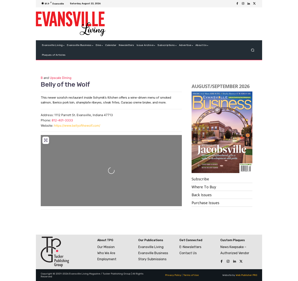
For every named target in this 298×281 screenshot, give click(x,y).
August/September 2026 (221, 86)
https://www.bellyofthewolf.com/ (77, 125)
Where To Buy (204, 186)
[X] (254, 4)
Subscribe (200, 178)
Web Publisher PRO (246, 275)
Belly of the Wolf (65, 84)
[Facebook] (237, 4)
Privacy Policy (173, 275)
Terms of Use (191, 275)
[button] (252, 50)
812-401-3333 (62, 120)
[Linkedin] (249, 4)
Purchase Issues (205, 202)
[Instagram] (243, 4)
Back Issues (202, 194)
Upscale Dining (60, 78)
